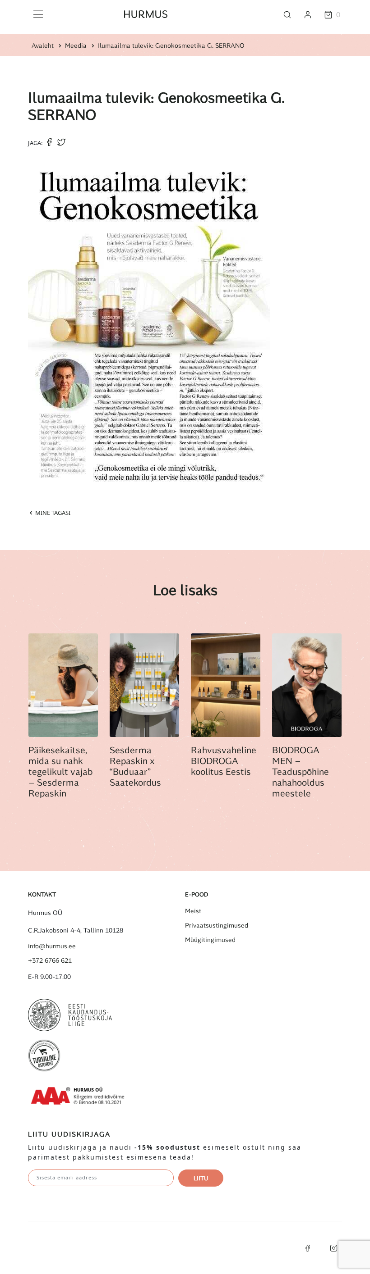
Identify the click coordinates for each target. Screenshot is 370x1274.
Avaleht (43, 45)
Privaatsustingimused (216, 925)
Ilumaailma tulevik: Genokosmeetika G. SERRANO (171, 45)
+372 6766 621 (50, 960)
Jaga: (35, 143)
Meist (193, 911)
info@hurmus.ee (52, 946)
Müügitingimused (210, 940)
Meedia (76, 45)
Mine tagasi (52, 513)
